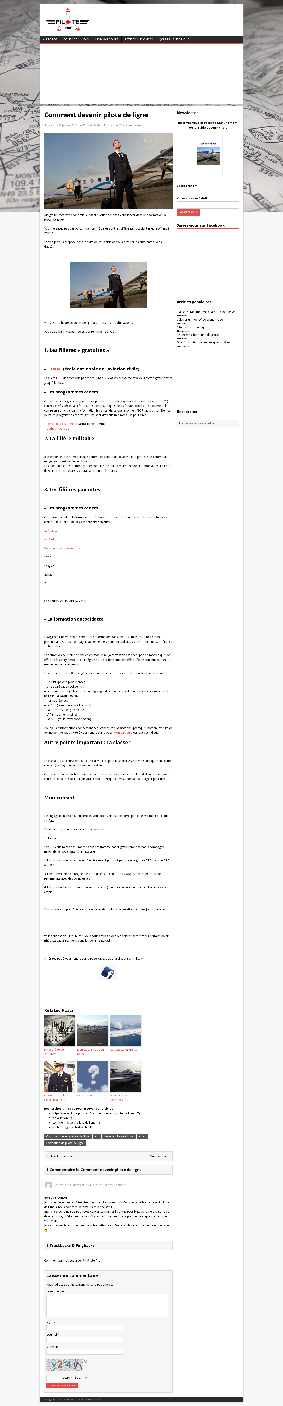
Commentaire (55, 1291)
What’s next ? (85, 1095)
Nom (50, 1322)
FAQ (86, 39)
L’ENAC (54, 369)
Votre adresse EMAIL (192, 198)
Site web (52, 1347)
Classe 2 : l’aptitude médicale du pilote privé (206, 312)
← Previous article (59, 1156)
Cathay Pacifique (58, 428)
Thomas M (90, 125)
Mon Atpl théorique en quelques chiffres (203, 342)
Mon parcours (107, 39)
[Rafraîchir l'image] (86, 1361)
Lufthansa (51, 531)
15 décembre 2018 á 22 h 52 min (89, 1184)
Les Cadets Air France (123, 1049)
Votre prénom (187, 186)
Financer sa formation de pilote (198, 335)
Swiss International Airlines (62, 548)
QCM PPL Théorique (174, 39)
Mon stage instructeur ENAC (91, 1052)
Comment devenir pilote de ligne (68, 1136)
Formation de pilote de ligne (65, 1143)
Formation (111, 125)
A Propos (50, 39)
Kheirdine (60, 1184)
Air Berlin (50, 539)
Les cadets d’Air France (62, 424)
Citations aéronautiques (193, 327)
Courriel (52, 1334)
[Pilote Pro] (76, 31)
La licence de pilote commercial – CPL (56, 1097)
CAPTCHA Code (73, 1378)
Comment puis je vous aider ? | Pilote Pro (72, 1260)
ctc (97, 1136)
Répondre (118, 1184)
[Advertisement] (141, 75)
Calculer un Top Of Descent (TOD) (200, 319)
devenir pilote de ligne (119, 1136)
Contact (70, 39)
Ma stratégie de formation (54, 1052)
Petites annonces (139, 39)
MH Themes (95, 1399)
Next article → (160, 1156)
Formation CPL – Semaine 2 (120, 1097)
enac (142, 1136)
